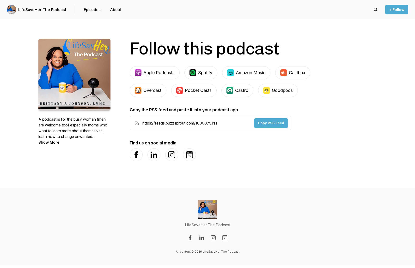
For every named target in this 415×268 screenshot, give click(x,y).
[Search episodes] (376, 9)
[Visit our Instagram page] (213, 237)
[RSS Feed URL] (137, 123)
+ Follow (396, 9)
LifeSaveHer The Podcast (42, 9)
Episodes (92, 9)
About (115, 9)
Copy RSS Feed (271, 123)
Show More (49, 142)
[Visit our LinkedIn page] (201, 237)
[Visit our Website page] (224, 237)
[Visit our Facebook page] (190, 237)
